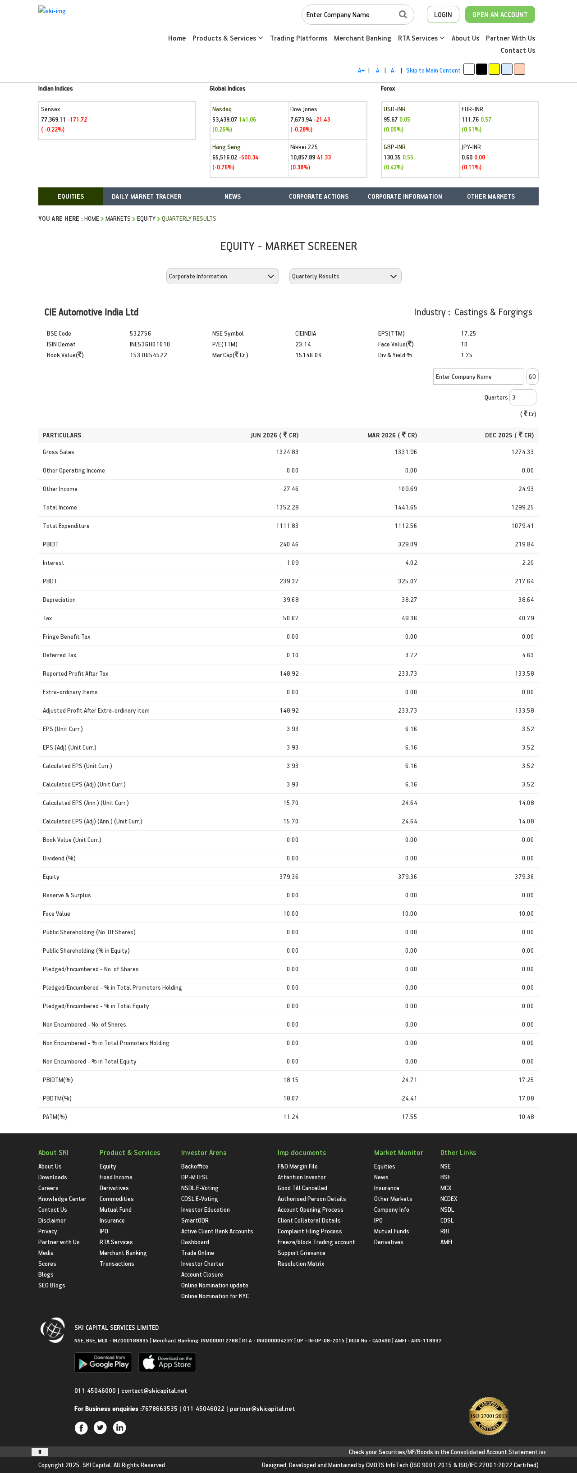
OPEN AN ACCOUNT (500, 14)
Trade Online (197, 1252)
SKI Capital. (97, 1464)
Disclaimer (52, 1220)
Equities (384, 1166)
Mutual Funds (391, 1231)
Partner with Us (59, 1241)
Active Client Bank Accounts (217, 1231)
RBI (444, 1231)
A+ (361, 70)
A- (394, 70)
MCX (445, 1187)
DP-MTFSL (194, 1177)
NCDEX (448, 1198)
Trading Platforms (298, 37)
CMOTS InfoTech (387, 1464)
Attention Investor (302, 1177)
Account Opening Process (310, 1209)
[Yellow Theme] (494, 69)
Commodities (117, 1198)
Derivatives (114, 1187)
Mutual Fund (116, 1209)
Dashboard (195, 1241)
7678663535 (160, 1408)
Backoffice (194, 1166)
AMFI (446, 1241)
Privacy (47, 1231)
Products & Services (225, 37)
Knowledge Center (62, 1198)
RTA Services (419, 37)
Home (177, 37)
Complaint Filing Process (310, 1231)
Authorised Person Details (312, 1198)
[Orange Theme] (519, 69)
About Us (465, 37)
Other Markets (393, 1198)
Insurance (112, 1220)
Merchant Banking (362, 37)
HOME (91, 218)
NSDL (447, 1209)
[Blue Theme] (507, 69)
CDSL (446, 1220)
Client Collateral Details (309, 1220)
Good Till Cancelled (302, 1187)
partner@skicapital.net (262, 1408)
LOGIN (443, 14)
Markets (118, 218)
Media (46, 1252)
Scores (47, 1263)
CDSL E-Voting (199, 1198)
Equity (146, 218)
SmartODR (195, 1220)
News (381, 1177)
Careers (48, 1187)
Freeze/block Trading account (316, 1241)
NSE (445, 1166)
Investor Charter (202, 1263)
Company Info (391, 1209)
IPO (104, 1231)
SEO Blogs (51, 1285)
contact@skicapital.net (154, 1390)
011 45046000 (96, 1390)
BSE (445, 1177)
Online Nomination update (214, 1285)
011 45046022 (204, 1408)
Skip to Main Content (433, 70)
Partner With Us (510, 37)
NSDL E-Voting (200, 1187)
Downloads (52, 1177)
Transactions (117, 1263)
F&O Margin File (298, 1166)
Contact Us (518, 50)
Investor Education (205, 1209)
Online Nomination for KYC (215, 1295)
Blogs (46, 1274)
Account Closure (202, 1274)
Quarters (496, 397)
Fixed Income (116, 1177)
